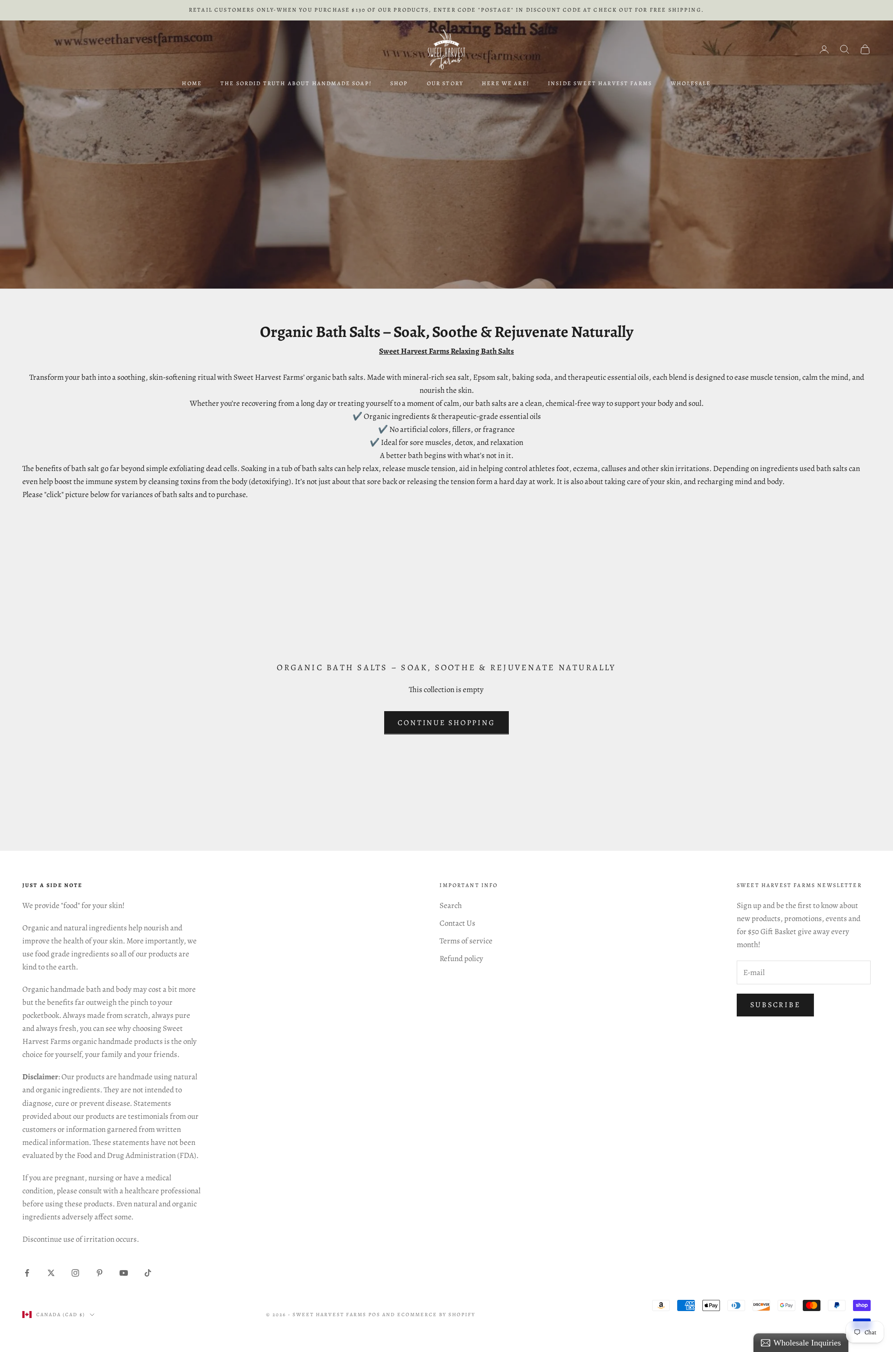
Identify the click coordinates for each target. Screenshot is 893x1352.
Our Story (445, 83)
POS (374, 1314)
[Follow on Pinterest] (99, 1273)
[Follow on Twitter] (51, 1273)
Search (451, 905)
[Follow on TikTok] (148, 1273)
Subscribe (775, 1005)
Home (192, 83)
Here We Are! (505, 83)
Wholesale (691, 83)
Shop (399, 83)
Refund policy (461, 958)
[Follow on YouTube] (123, 1273)
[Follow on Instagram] (75, 1273)
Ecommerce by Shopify (436, 1314)
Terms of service (466, 940)
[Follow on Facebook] (27, 1273)
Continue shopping (446, 723)
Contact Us (457, 923)
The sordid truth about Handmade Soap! (296, 83)
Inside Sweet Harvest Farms (600, 83)
